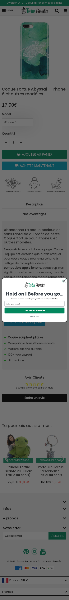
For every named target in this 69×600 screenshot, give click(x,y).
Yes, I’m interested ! (34, 310)
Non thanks (34, 316)
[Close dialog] (64, 281)
